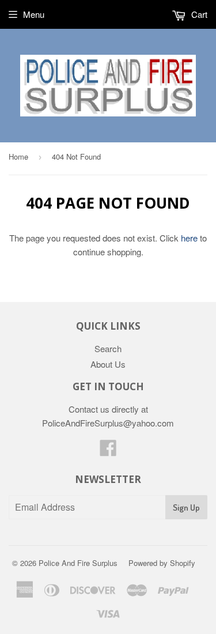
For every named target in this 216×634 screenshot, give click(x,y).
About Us (108, 364)
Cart (198, 14)
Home (18, 156)
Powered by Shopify (161, 562)
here (189, 238)
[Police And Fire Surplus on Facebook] (108, 451)
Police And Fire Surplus (78, 562)
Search (108, 348)
